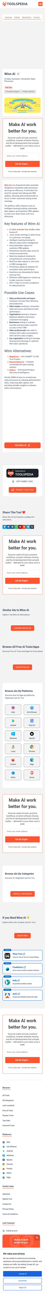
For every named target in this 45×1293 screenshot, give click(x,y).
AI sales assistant (16, 229)
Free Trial (8, 87)
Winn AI (7, 185)
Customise (22, 1281)
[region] (22, 1271)
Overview (8, 17)
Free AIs (36, 17)
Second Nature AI (16, 362)
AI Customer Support (13, 92)
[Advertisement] (22, 45)
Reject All (22, 1288)
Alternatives (26, 17)
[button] (40, 4)
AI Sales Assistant (28, 92)
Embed (17, 17)
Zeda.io (12, 370)
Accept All (22, 1274)
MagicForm (14, 356)
